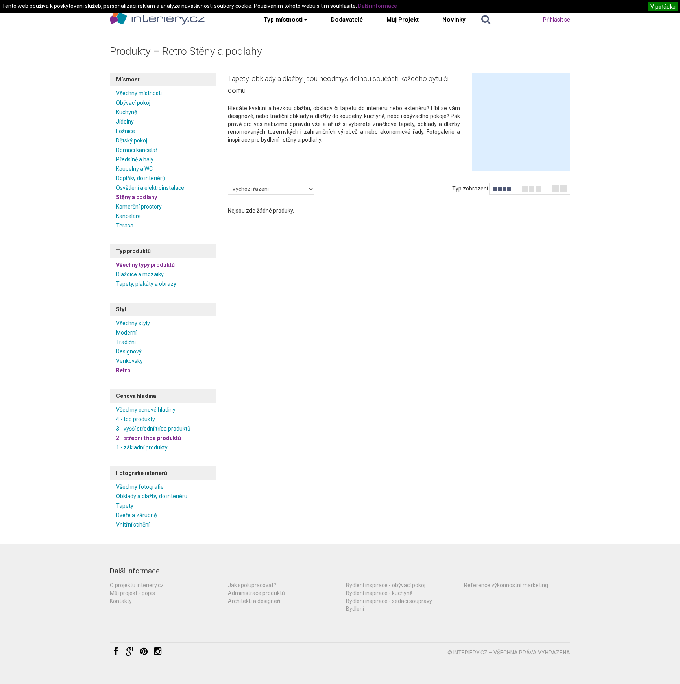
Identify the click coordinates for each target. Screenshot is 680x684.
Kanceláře (128, 216)
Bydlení (355, 609)
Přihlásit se (556, 20)
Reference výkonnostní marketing (506, 585)
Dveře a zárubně (136, 515)
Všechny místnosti (139, 93)
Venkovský (129, 361)
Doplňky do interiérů (140, 178)
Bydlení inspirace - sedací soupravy (389, 601)
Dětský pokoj (131, 140)
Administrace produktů (256, 593)
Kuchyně (126, 112)
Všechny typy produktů (145, 265)
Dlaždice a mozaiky (140, 274)
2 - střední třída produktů (148, 438)
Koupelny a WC (134, 169)
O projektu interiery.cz (137, 585)
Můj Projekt (402, 19)
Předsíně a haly (134, 159)
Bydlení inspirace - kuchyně (379, 593)
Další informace (377, 6)
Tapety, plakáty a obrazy (146, 284)
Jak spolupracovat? (252, 585)
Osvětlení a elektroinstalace (150, 188)
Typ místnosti (283, 19)
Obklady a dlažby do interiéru (151, 496)
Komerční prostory (139, 206)
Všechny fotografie (140, 487)
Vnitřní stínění (133, 524)
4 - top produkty (135, 419)
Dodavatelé (347, 19)
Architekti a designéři (254, 601)
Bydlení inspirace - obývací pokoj (385, 585)
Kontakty (121, 601)
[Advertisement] (521, 122)
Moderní (126, 332)
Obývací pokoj (133, 103)
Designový (129, 351)
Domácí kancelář (136, 150)
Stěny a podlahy (136, 197)
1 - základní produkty (142, 447)
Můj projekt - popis (132, 593)
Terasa (124, 225)
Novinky (454, 19)
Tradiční (126, 342)
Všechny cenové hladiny (146, 410)
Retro (123, 370)
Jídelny (125, 121)
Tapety (124, 506)
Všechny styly (133, 323)
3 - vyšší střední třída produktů (153, 428)
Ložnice (125, 131)
